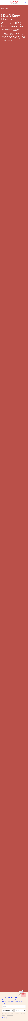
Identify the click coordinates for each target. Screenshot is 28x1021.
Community (4, 8)
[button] (26, 2)
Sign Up (4, 1017)
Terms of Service (10, 1015)
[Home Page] (14, 2)
